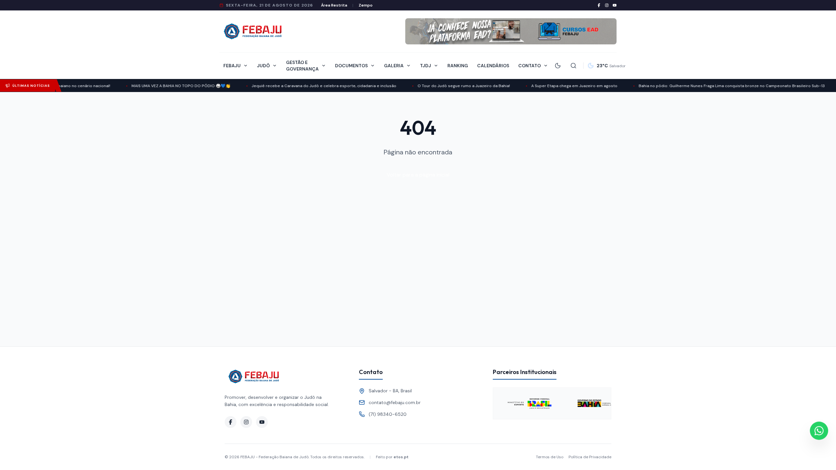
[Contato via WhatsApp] (819, 430)
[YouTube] (615, 5)
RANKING (457, 66)
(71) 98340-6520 (388, 414)
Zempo (366, 5)
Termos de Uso (549, 457)
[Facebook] (599, 5)
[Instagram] (607, 5)
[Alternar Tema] (558, 65)
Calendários (493, 66)
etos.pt (401, 457)
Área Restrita (334, 5)
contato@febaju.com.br (395, 402)
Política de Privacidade (590, 457)
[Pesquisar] (573, 65)
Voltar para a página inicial (418, 174)
